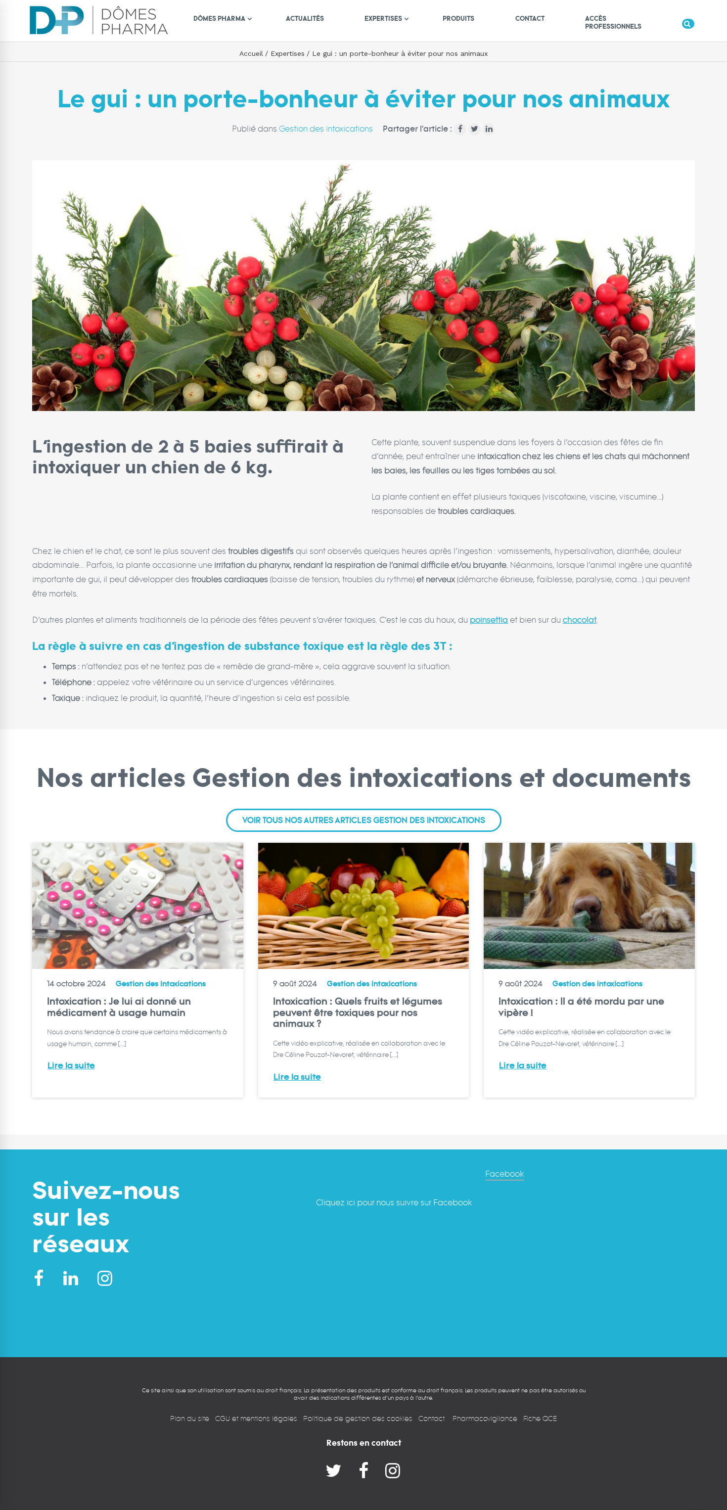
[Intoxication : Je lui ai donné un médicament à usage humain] (137, 906)
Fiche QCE (540, 1418)
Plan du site (189, 1418)
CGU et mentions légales (256, 1418)
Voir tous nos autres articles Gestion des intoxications (363, 820)
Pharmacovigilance (485, 1418)
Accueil (251, 53)
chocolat (579, 620)
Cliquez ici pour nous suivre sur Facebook (394, 1202)
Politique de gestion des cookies (357, 1418)
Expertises (288, 53)
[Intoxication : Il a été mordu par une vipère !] (589, 906)
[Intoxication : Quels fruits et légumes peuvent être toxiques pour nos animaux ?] (363, 906)
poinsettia (489, 620)
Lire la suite (71, 1066)
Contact (432, 1418)
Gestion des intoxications (326, 129)
